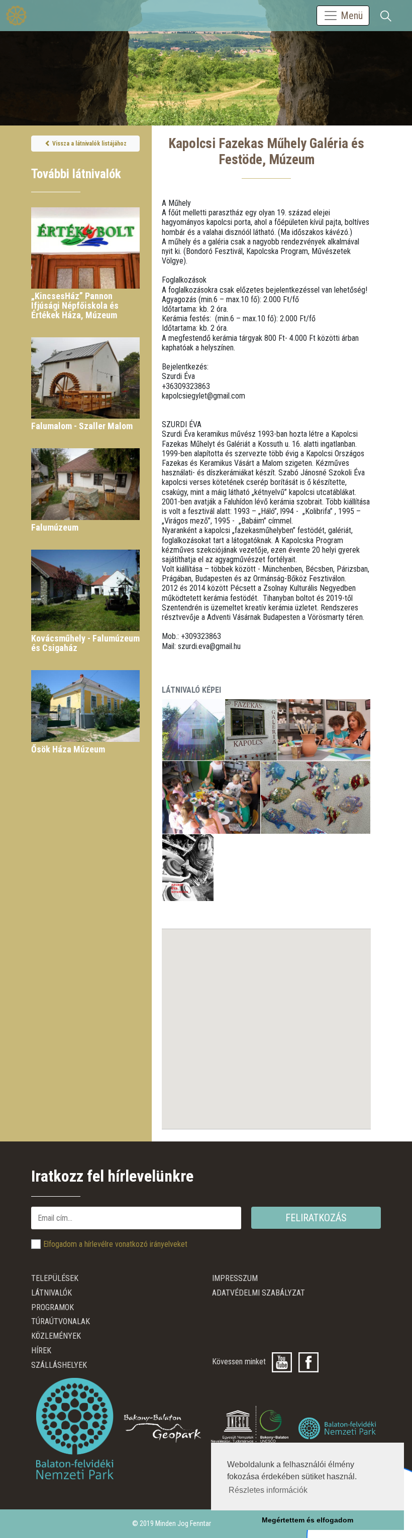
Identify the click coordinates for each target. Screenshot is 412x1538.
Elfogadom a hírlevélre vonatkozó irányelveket (115, 1244)
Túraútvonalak (60, 1321)
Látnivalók (51, 1293)
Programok (52, 1307)
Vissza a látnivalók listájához (89, 143)
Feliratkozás (316, 1218)
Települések (54, 1278)
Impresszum (235, 1278)
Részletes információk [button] (268, 1490)
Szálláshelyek (59, 1365)
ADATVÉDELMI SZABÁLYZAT (258, 1293)
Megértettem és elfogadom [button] (307, 1520)
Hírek (41, 1350)
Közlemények (56, 1336)
